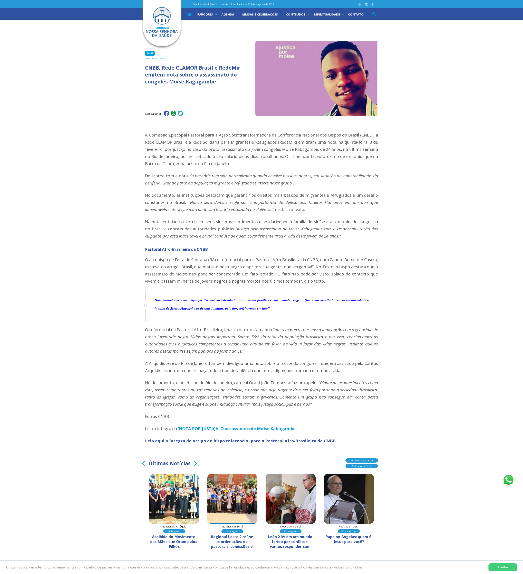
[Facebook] (372, 4)
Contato (356, 14)
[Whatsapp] (360, 4)
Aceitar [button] (502, 567)
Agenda (227, 14)
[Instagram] (366, 4)
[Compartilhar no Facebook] (166, 114)
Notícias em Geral (362, 465)
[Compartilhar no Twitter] (180, 114)
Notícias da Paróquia (362, 460)
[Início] (190, 14)
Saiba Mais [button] (354, 567)
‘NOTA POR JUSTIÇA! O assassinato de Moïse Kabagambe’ (237, 428)
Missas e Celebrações (260, 14)
